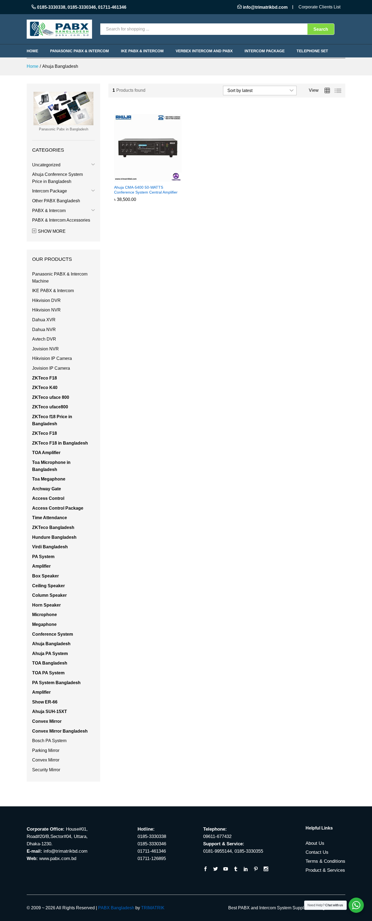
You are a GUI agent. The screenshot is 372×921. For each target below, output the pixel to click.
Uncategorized (46, 165)
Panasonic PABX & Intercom (79, 51)
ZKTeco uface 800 (50, 397)
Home (32, 51)
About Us (315, 843)
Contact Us (317, 852)
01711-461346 (112, 7)
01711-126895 (152, 858)
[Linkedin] (246, 869)
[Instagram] (266, 869)
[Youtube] (226, 869)
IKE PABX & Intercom (142, 51)
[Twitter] (216, 869)
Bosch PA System (49, 740)
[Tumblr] (236, 869)
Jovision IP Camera (51, 368)
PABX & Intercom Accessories (61, 220)
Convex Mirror (45, 760)
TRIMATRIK (152, 907)
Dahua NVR (44, 329)
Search (320, 29)
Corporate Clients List (319, 7)
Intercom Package (265, 51)
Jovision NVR (45, 349)
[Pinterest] (256, 869)
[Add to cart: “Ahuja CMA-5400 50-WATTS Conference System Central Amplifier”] (141, 178)
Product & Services (325, 870)
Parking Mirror (45, 750)
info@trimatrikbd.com (265, 7)
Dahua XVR (44, 319)
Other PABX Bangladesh (56, 200)
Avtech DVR (44, 339)
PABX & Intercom (49, 210)
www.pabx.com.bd (57, 858)
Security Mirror (46, 769)
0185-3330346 (82, 7)
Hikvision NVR (46, 310)
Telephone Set (312, 51)
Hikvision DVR (46, 300)
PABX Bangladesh (116, 907)
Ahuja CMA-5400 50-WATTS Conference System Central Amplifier (146, 189)
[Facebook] (205, 869)
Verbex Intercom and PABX (204, 51)
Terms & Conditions (325, 861)
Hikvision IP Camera (52, 358)
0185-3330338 (51, 7)
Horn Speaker (46, 605)
